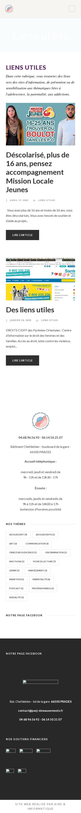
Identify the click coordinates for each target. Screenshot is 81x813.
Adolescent (18, 534)
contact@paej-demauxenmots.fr (40, 710)
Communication (37, 543)
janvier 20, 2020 (20, 320)
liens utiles (46, 200)
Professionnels (43, 588)
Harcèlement (37, 570)
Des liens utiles (30, 309)
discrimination (56, 552)
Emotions (16, 561)
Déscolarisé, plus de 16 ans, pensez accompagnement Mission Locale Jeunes (37, 172)
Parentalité (41, 579)
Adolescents (45, 534)
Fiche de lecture (44, 561)
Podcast (16, 588)
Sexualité (16, 597)
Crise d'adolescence (23, 552)
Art (13, 543)
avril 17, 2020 (19, 200)
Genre (14, 570)
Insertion (16, 579)
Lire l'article (22, 235)
